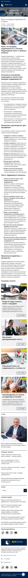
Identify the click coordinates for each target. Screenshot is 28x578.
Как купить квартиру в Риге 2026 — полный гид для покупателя (13, 468)
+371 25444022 (7, 558)
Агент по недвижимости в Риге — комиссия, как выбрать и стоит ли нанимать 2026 (10, 462)
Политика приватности (6, 574)
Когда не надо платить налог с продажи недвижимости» (12, 304)
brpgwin (3, 500)
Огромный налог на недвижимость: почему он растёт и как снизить (13, 368)
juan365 (3, 510)
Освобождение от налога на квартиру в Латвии (13, 396)
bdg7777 (3, 505)
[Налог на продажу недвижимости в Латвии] (14, 36)
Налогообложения (10, 25)
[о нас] (14, 429)
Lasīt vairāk (21, 315)
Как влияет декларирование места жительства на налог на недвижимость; (12, 340)
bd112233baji (4, 522)
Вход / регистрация (5, 1)
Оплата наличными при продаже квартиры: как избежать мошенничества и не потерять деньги (12, 480)
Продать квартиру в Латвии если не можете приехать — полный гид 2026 (11, 455)
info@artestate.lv (7, 562)
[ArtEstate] (6, 5)
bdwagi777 (4, 517)
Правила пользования (17, 574)
